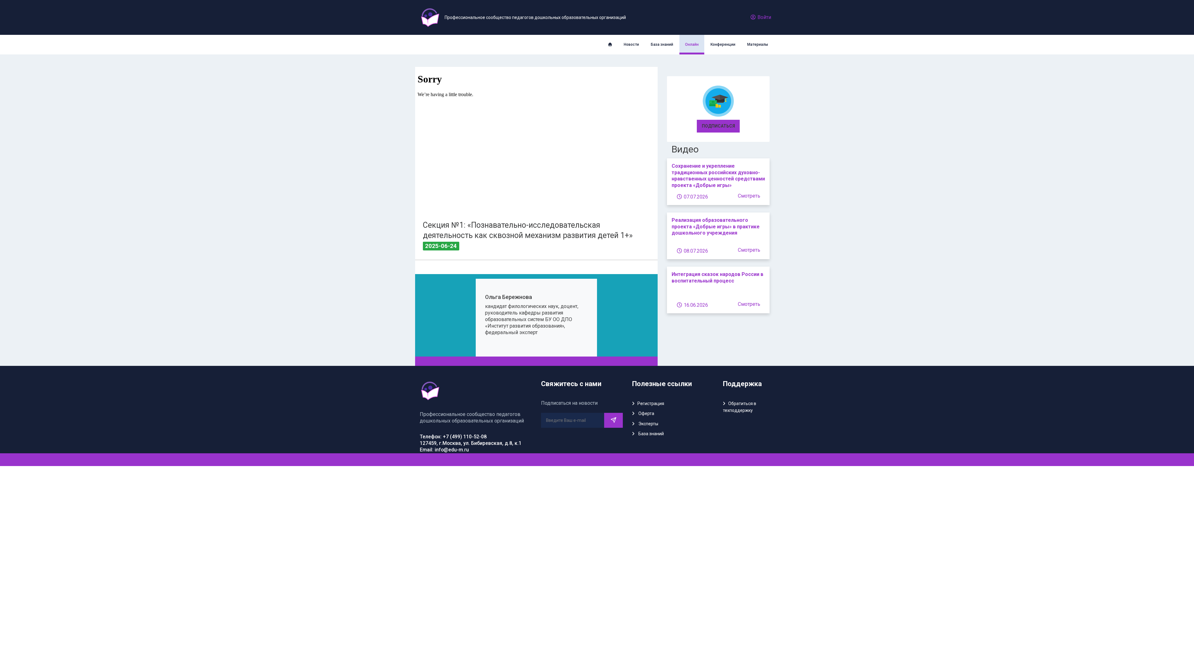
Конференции (722, 44)
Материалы (757, 44)
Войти (763, 17)
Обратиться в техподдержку (739, 407)
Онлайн (692, 44)
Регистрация (650, 403)
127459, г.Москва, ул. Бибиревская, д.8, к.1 (470, 443)
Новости (631, 44)
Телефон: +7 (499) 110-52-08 (453, 437)
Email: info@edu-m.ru (444, 450)
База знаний (662, 44)
